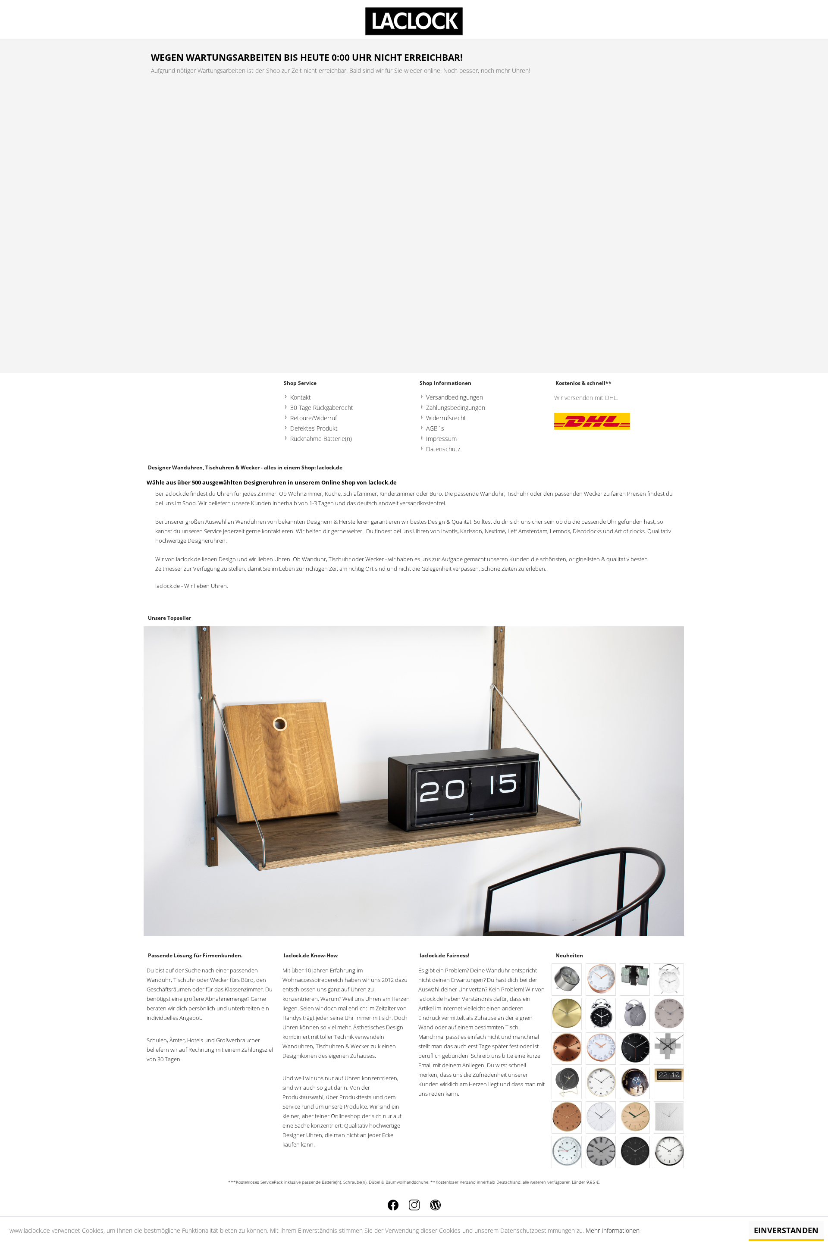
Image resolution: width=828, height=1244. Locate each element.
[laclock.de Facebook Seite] (393, 1205)
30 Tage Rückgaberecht (321, 407)
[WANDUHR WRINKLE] (669, 1118)
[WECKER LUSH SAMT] (567, 1083)
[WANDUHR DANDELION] (601, 1118)
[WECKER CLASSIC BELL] (601, 1014)
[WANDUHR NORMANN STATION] (635, 1152)
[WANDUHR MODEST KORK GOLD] (567, 1118)
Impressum (441, 438)
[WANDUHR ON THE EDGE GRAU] (669, 1014)
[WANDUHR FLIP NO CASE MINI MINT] (635, 980)
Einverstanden (786, 1230)
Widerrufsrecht (446, 418)
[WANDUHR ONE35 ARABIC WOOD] (601, 1083)
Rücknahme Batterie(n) (321, 438)
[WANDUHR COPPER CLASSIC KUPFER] (601, 980)
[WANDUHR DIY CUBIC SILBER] (669, 1049)
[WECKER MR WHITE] (669, 980)
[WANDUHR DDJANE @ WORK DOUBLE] (635, 1083)
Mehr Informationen (613, 1230)
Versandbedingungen (454, 397)
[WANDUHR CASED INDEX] (669, 1152)
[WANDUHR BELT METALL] (567, 1014)
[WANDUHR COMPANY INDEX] (635, 1049)
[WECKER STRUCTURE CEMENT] (567, 980)
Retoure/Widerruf (313, 418)
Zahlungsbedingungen (455, 407)
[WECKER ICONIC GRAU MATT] (635, 1014)
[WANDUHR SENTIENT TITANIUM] (601, 1152)
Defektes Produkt (314, 428)
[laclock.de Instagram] (414, 1205)
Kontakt (300, 397)
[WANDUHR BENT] (567, 1049)
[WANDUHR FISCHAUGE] (567, 1152)
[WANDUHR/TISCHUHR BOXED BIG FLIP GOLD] (669, 1083)
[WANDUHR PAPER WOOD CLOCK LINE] (635, 1118)
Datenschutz (443, 449)
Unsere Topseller (169, 618)
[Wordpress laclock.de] (435, 1205)
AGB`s (435, 428)
